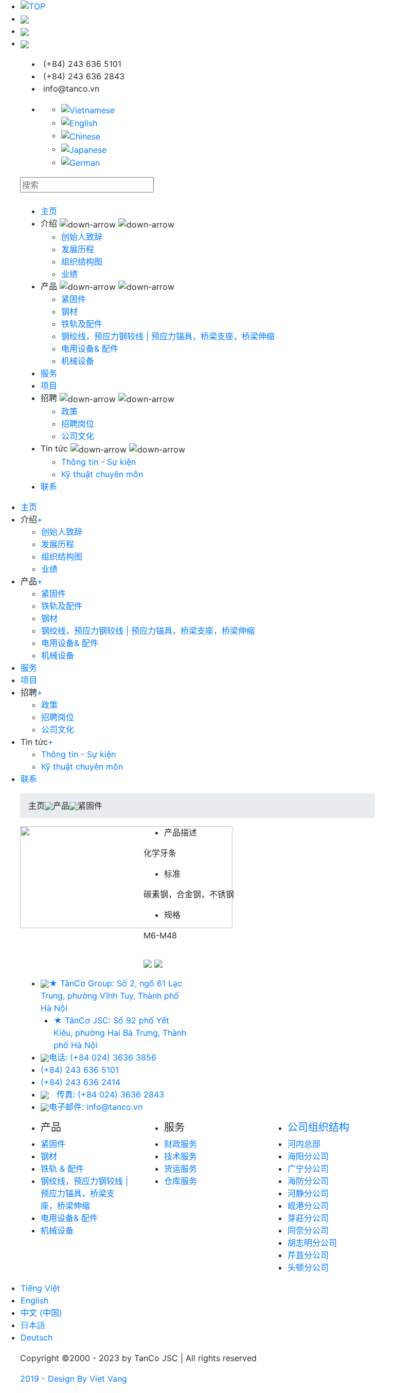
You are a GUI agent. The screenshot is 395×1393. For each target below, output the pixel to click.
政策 (69, 411)
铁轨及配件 (81, 324)
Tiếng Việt (40, 1288)
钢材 (69, 311)
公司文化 (77, 436)
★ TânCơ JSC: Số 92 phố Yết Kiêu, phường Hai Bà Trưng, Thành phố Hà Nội (119, 1032)
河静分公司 (308, 1193)
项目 (49, 385)
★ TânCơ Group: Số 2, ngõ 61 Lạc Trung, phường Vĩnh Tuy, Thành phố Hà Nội (111, 995)
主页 (49, 211)
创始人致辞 (81, 237)
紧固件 (73, 299)
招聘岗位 (77, 424)
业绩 (69, 274)
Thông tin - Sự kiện (98, 462)
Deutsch (36, 1337)
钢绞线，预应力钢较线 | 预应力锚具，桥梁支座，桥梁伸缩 (168, 336)
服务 (49, 373)
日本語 (33, 1325)
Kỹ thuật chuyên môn (102, 474)
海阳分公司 (308, 1156)
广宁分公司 (308, 1168)
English (34, 1300)
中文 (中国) (41, 1313)
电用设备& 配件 (89, 348)
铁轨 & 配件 (62, 1168)
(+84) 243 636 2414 (80, 1082)
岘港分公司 (308, 1205)
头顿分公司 (308, 1267)
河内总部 (304, 1144)
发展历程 (77, 249)
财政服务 (180, 1144)
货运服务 (180, 1168)
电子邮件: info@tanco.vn (95, 1107)
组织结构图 (81, 261)
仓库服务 (180, 1181)
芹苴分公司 (308, 1255)
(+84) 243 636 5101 (80, 1070)
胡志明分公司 (312, 1243)
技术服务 (180, 1156)
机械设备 (77, 361)
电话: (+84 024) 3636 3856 (102, 1057)
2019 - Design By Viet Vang (73, 1378)
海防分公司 (308, 1181)
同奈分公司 (308, 1230)
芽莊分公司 (308, 1218)
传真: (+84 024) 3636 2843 (110, 1094)
